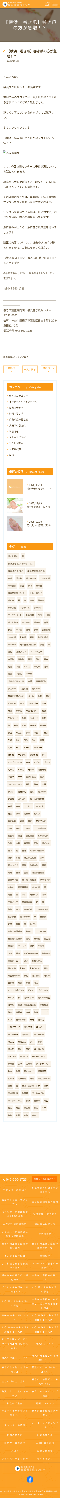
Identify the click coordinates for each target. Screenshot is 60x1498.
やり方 (21, 769)
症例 (40, 1041)
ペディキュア (36, 652)
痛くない (36, 688)
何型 (24, 865)
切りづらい (43, 835)
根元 (46, 732)
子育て (11, 777)
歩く (44, 754)
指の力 (41, 1019)
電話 (10, 894)
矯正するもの (30, 857)
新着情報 (7, 356)
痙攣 (28, 983)
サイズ (27, 666)
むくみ (37, 813)
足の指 (37, 938)
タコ (30, 585)
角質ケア (34, 894)
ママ (20, 777)
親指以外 (30, 835)
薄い (38, 659)
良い (20, 1049)
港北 (10, 857)
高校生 (21, 659)
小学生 (29, 674)
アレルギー (33, 703)
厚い (30, 821)
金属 (44, 703)
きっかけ (36, 887)
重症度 (11, 983)
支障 (20, 1063)
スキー (27, 828)
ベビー (37, 732)
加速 (20, 983)
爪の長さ (12, 585)
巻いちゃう (21, 1019)
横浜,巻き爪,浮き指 (36, 571)
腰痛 (44, 865)
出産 (10, 828)
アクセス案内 (16, 443)
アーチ (45, 1012)
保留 (11, 455)
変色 (46, 1085)
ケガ (10, 1019)
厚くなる (12, 968)
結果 (36, 784)
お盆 (22, 585)
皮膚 (28, 1012)
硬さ (10, 813)
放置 (36, 1012)
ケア (44, 1108)
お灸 (32, 600)
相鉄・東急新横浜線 (27, 1005)
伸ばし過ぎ (43, 637)
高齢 (28, 1049)
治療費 (25, 1093)
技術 (10, 1115)
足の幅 (11, 799)
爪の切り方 (13, 622)
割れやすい (35, 968)
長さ (42, 777)
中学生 (11, 659)
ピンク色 (12, 916)
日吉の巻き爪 (16, 407)
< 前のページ (11, 369)
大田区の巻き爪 (17, 425)
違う (32, 1041)
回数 (36, 843)
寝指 (10, 652)
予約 (26, 975)
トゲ (24, 894)
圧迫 (24, 850)
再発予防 (22, 791)
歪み (28, 762)
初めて (11, 835)
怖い (18, 740)
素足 (32, 1019)
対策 (42, 740)
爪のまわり (39, 1034)
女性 (26, 1115)
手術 (10, 740)
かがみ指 (12, 607)
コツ (10, 953)
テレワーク (13, 718)
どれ (24, 725)
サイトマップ (45, 1458)
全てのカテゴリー (18, 395)
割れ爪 (23, 637)
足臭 (36, 630)
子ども (19, 674)
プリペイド (45, 879)
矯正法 (11, 1041)
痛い (48, 696)
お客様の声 (15, 449)
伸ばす (11, 791)
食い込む (12, 821)
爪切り (37, 666)
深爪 (18, 813)
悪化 (28, 784)
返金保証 (46, 630)
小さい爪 (12, 637)
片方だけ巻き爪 (37, 850)
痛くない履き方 (37, 799)
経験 (18, 1115)
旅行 (10, 909)
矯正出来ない (14, 975)
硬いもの (26, 1034)
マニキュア (13, 902)
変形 (28, 938)
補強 (32, 637)
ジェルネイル (38, 1093)
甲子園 (19, 630)
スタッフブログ (20, 356)
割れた (23, 968)
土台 (26, 872)
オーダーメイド (15, 762)
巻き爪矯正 (13, 1034)
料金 (46, 659)
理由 (20, 835)
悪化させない (44, 1078)
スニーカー (41, 931)
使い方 (11, 1078)
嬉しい (47, 975)
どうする (12, 703)
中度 (18, 666)
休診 (40, 696)
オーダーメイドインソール (23, 401)
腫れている (37, 960)
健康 (18, 872)
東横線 (43, 916)
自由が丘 (28, 909)
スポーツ (34, 718)
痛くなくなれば (29, 879)
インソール (25, 607)
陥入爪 (27, 1108)
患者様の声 (27, 902)
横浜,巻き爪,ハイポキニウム (20, 563)
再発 (30, 659)
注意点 (27, 813)
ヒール (27, 747)
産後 (10, 674)
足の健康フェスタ (28, 644)
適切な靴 (40, 806)
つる (36, 983)
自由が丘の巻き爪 (18, 419)
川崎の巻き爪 (16, 413)
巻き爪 (37, 1100)
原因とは (24, 1056)
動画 (10, 630)
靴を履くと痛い (15, 938)
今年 (18, 843)
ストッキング (42, 909)
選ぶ (26, 960)
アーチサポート (15, 615)
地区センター (32, 710)
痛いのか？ (29, 1071)
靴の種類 (30, 615)
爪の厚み (12, 644)
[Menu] (55, 4)
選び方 (33, 725)
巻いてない (41, 821)
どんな (31, 990)
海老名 (11, 1005)
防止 (34, 740)
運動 (44, 718)
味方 (10, 1071)
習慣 (46, 622)
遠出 (18, 909)
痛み (10, 1108)
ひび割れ (34, 754)
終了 (18, 747)
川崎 (18, 857)
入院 (24, 718)
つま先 (19, 732)
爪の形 (11, 1049)
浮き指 (19, 578)
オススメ (44, 1005)
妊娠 (46, 666)
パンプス (28, 1027)
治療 (18, 1071)
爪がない (46, 843)
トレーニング (36, 593)
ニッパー (40, 1027)
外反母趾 (42, 769)
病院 (32, 1078)
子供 (44, 784)
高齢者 (19, 1012)
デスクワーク (14, 1027)
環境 (28, 630)
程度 (10, 666)
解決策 (43, 725)
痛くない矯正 (44, 997)
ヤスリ (41, 946)
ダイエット (43, 990)
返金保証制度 (38, 872)
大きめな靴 (45, 578)
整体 (16, 725)
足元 (10, 872)
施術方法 (34, 865)
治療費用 (22, 1078)
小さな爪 (12, 688)
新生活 (47, 938)
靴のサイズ (13, 879)
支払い (11, 887)
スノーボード (40, 828)
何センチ (38, 747)
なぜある (22, 1041)
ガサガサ (22, 799)
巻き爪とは (13, 1093)
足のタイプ (13, 865)
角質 (10, 710)
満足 (32, 946)
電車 (18, 806)
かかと (19, 710)
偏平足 (41, 600)
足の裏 (11, 1063)
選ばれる (36, 975)
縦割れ (11, 754)
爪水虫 (11, 600)
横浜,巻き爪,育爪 (15, 571)
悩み (36, 1108)
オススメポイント (16, 990)
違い (18, 828)
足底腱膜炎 (23, 887)
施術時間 (46, 953)
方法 (44, 894)
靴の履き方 (31, 578)
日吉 (40, 615)
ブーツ (47, 762)
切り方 (11, 769)
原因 (10, 732)
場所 (18, 953)
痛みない (42, 791)
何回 (32, 791)
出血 (48, 615)
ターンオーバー (43, 1063)
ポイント (12, 1056)
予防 (26, 740)
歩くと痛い (13, 556)
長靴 (10, 806)
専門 (22, 703)
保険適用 (42, 1071)
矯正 (46, 1100)
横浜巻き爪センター (17, 593)
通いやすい (29, 997)
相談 (44, 710)
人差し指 (24, 688)
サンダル (22, 754)
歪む (46, 968)
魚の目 (39, 585)
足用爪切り (41, 681)
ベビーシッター (31, 953)
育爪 (10, 578)
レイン (33, 924)
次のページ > (48, 369)
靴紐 (22, 821)
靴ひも (37, 622)
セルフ (11, 997)
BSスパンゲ (21, 652)
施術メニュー (14, 960)
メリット (38, 607)
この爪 (29, 1063)
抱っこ (29, 931)
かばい (37, 762)
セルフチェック (15, 784)
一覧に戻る (30, 369)
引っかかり (25, 916)
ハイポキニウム (15, 1100)
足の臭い (26, 622)
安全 (42, 857)
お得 (30, 681)
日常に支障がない (16, 696)
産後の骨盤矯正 (15, 931)
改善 (10, 843)
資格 (10, 1085)
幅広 (10, 1012)
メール (31, 696)
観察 (18, 924)
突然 (10, 747)
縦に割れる (31, 777)
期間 (10, 924)
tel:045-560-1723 (13, 288)
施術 (18, 1108)
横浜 (28, 1100)
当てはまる (39, 1049)
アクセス (28, 806)
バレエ (35, 1115)
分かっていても (39, 1056)
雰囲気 (27, 843)
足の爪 (31, 769)
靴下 (10, 850)
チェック (22, 946)
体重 (28, 732)
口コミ (11, 946)
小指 (42, 644)
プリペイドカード (16, 681)
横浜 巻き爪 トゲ (31, 1085)
